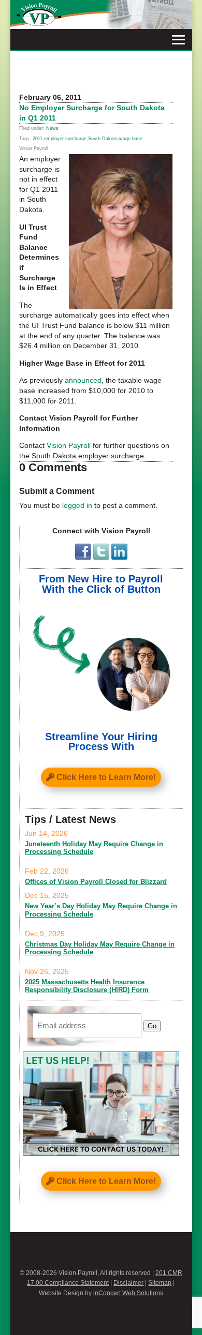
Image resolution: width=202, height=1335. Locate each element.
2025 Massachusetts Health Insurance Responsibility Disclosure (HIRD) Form (87, 986)
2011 (37, 138)
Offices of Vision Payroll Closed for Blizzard (96, 882)
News (52, 128)
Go (152, 1026)
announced (83, 380)
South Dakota (103, 138)
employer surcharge (65, 138)
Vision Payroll (69, 445)
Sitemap (159, 1282)
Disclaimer (128, 1282)
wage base (130, 138)
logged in (77, 505)
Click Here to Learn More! (106, 777)
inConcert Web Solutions (128, 1293)
